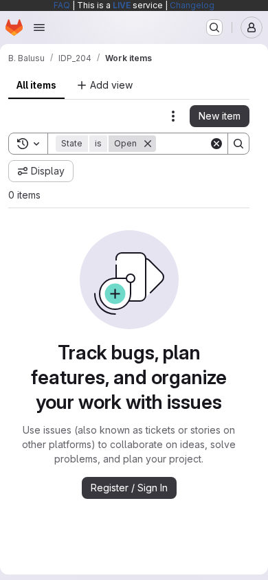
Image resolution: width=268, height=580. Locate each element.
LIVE (122, 5)
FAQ (62, 5)
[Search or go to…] (214, 27)
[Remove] (147, 143)
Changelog (192, 5)
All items (36, 85)
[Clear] (216, 143)
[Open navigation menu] (39, 27)
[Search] (238, 144)
